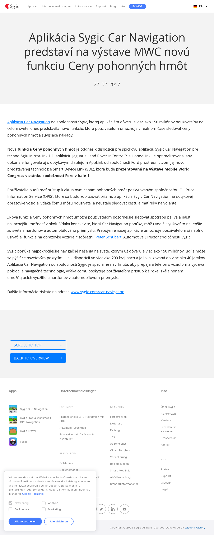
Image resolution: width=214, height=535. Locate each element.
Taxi (113, 437)
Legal (164, 489)
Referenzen (168, 413)
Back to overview (31, 358)
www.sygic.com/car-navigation (97, 291)
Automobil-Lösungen (73, 427)
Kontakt (165, 444)
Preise (165, 469)
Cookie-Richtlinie (33, 493)
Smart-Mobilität (120, 470)
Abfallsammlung (120, 477)
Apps (30, 6)
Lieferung (116, 423)
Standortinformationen (124, 484)
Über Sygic (168, 407)
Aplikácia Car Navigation (28, 121)
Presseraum (168, 438)
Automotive (82, 6)
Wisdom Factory (195, 527)
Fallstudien (66, 463)
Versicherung (118, 457)
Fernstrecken (118, 416)
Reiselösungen (119, 463)
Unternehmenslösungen (56, 6)
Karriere (166, 420)
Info (122, 6)
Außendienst (118, 443)
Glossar (166, 482)
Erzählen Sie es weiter (169, 429)
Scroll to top (28, 345)
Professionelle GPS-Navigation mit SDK (82, 419)
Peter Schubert (108, 237)
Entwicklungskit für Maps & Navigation (77, 436)
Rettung (115, 430)
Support (101, 6)
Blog (113, 6)
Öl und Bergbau (120, 450)
